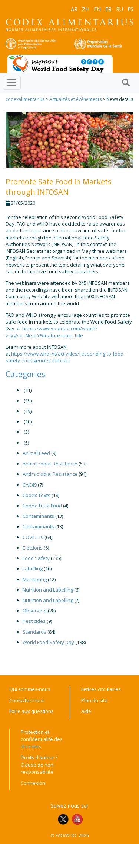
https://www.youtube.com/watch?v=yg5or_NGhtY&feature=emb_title (51, 331)
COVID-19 (33, 537)
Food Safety (36, 558)
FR (108, 9)
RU (119, 9)
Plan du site (94, 700)
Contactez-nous (27, 700)
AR (74, 9)
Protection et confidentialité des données (42, 739)
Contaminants (38, 516)
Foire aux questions (31, 711)
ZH (85, 9)
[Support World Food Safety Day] (60, 63)
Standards (34, 631)
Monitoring (35, 579)
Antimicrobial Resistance (50, 463)
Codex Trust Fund (42, 505)
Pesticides (34, 621)
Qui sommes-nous (29, 689)
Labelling (33, 568)
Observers (35, 610)
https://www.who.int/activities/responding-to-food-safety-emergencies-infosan (65, 357)
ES (130, 9)
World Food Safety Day (48, 642)
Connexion (33, 783)
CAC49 (30, 484)
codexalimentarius (25, 99)
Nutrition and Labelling (48, 589)
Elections (33, 547)
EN (97, 9)
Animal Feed (36, 453)
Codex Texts (36, 495)
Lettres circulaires (101, 689)
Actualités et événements (75, 99)
